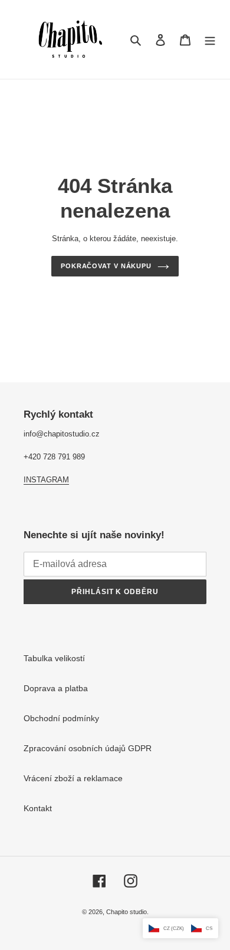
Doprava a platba (56, 688)
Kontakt (38, 808)
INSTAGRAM (46, 479)
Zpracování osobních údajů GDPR (88, 748)
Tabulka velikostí (54, 658)
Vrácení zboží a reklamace (73, 778)
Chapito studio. (127, 911)
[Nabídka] (210, 39)
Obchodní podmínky (61, 718)
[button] (180, 928)
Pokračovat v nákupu (106, 265)
